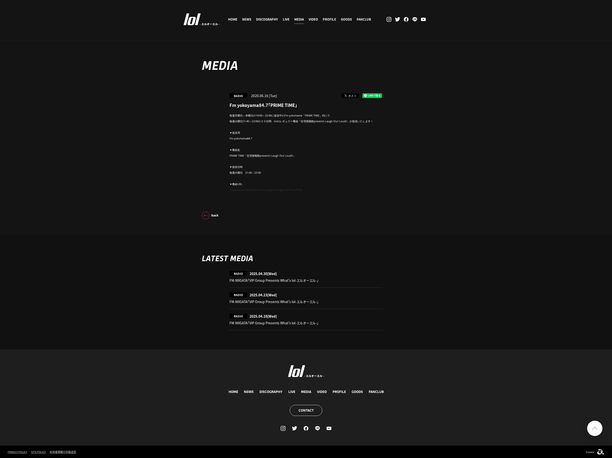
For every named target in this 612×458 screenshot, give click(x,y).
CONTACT (306, 410)
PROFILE (329, 19)
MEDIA (299, 19)
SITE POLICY (38, 452)
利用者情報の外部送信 (63, 452)
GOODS (346, 19)
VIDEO (313, 19)
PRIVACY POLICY (17, 452)
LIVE (286, 19)
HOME (232, 19)
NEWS (246, 19)
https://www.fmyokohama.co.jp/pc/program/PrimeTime (266, 190)
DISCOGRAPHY (267, 19)
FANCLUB (364, 19)
